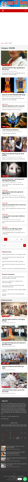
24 (2, 438)
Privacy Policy (21, 476)
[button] (25, 479)
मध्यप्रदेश (3, 64)
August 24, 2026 (5, 393)
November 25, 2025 (6, 71)
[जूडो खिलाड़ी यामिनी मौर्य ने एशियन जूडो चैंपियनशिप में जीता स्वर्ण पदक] (14, 58)
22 (17, 239)
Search (24, 245)
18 (6, 435)
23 (25, 435)
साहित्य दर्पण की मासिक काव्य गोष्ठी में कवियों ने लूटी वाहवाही (12, 261)
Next (22, 239)
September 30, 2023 (6, 195)
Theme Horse (16, 478)
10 (2, 433)
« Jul (2, 443)
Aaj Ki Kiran (13, 476)
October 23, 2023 (5, 182)
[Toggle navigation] (3, 10)
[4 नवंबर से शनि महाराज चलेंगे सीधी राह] (14, 120)
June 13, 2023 (5, 230)
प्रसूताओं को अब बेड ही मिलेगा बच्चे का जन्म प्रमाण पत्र (14, 205)
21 (17, 435)
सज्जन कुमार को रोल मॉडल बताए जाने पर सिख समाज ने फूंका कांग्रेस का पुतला (15, 453)
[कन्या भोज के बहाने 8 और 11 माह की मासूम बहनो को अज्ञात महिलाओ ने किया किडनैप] (14, 170)
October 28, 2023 (5, 157)
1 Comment (19, 131)
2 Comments (21, 195)
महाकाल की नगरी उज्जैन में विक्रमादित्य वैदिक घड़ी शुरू (13, 95)
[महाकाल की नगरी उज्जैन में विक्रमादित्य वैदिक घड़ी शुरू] (14, 85)
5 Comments (18, 96)
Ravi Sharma (14, 71)
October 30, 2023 (5, 131)
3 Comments (19, 157)
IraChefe (4, 289)
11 (6, 433)
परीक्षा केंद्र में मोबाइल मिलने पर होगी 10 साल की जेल (13, 106)
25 (6, 438)
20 (14, 435)
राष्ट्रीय (7, 64)
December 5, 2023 (6, 107)
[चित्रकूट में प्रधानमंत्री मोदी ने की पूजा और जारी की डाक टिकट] (14, 144)
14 (17, 433)
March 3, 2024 (5, 96)
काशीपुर (8, 316)
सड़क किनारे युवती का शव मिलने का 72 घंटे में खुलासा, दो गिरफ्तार (14, 254)
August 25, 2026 (5, 322)
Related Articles (7, 300)
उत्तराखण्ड (3, 316)
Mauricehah (4, 281)
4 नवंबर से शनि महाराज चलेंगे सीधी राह (10, 130)
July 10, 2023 (5, 219)
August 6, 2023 (5, 206)
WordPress (18, 479)
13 (14, 433)
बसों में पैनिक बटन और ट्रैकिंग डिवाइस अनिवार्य (12, 229)
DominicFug (4, 285)
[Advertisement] (14, 27)
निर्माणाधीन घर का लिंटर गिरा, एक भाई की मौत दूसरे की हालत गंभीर (14, 268)
